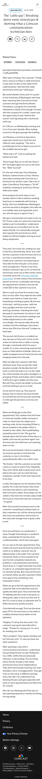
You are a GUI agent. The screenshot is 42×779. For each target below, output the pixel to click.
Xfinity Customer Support (23, 771)
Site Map (30, 764)
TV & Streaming (8, 768)
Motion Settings (11, 740)
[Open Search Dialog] (37, 4)
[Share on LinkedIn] (24, 39)
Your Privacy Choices (17, 734)
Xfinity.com (21, 764)
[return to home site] (5, 4)
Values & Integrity (22, 768)
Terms (6, 715)
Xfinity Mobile (7, 771)
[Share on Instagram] (13, 748)
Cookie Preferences (21, 777)
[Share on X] (17, 39)
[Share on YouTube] (29, 748)
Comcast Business (9, 766)
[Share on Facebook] (10, 39)
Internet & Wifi (23, 766)
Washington (15, 10)
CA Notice (8, 727)
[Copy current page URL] (31, 39)
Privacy (6, 721)
